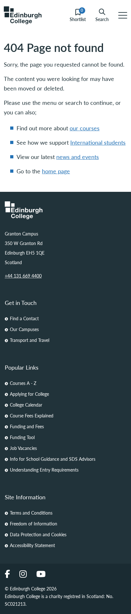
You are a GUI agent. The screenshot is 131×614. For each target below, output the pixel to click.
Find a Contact (24, 318)
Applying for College (29, 394)
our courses (85, 128)
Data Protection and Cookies (38, 534)
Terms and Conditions (31, 512)
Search (102, 19)
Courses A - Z (23, 383)
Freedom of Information (33, 523)
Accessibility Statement (32, 545)
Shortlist (78, 15)
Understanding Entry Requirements (44, 469)
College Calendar (26, 404)
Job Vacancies (23, 448)
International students (98, 142)
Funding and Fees (27, 426)
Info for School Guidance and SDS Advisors (52, 459)
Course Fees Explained (31, 415)
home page (56, 171)
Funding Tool (22, 437)
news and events (77, 157)
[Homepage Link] (65, 210)
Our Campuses (24, 329)
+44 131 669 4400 (23, 275)
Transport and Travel (29, 340)
